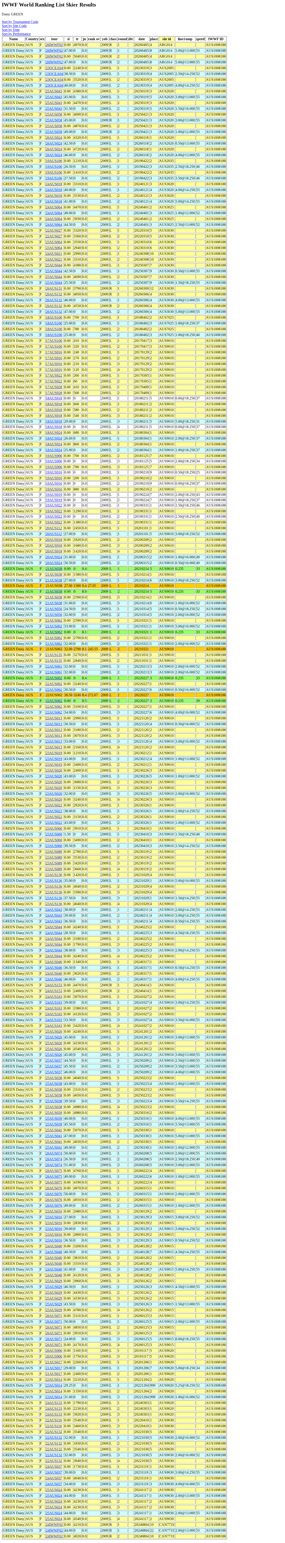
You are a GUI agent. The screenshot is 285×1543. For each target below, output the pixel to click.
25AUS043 (54, 91)
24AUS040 (54, 1246)
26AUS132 (54, 294)
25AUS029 (54, 1281)
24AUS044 (54, 927)
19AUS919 (54, 494)
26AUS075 (54, 1171)
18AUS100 (54, 317)
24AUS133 (54, 1403)
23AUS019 (54, 753)
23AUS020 (54, 770)
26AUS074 (54, 1153)
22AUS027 (54, 230)
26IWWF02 (54, 45)
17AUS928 (54, 387)
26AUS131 (54, 288)
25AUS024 (54, 1490)
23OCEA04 (54, 68)
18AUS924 (54, 432)
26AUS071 (54, 1316)
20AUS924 (54, 557)
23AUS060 (54, 828)
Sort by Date (11, 30)
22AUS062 (54, 678)
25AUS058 (54, 114)
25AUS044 (54, 265)
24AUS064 (54, 207)
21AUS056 (54, 609)
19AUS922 (54, 505)
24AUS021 (54, 253)
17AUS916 (54, 352)
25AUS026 (54, 1031)
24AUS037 (54, 1466)
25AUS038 (54, 1078)
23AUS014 (54, 1379)
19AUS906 (54, 456)
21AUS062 (54, 620)
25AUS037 (54, 1060)
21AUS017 (54, 1362)
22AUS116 (54, 1420)
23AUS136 (54, 875)
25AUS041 (54, 1130)
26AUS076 (54, 1188)
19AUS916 (54, 472)
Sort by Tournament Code (20, 22)
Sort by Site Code (14, 26)
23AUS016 (54, 1211)
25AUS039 (54, 1113)
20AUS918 (54, 540)
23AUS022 (54, 805)
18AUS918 (54, 398)
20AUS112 (54, 528)
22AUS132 (54, 1432)
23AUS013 (54, 718)
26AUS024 (54, 137)
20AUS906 (54, 1350)
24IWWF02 (54, 1524)
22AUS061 (54, 666)
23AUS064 (54, 242)
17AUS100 (54, 341)
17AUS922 (54, 375)
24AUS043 (54, 910)
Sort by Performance (16, 34)
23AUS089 (54, 852)
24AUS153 (54, 985)
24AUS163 (54, 997)
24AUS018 (54, 184)
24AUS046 (54, 962)
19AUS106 (54, 161)
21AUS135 (54, 655)
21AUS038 (54, 569)
